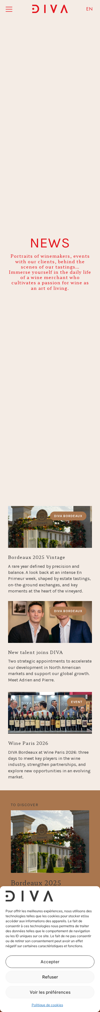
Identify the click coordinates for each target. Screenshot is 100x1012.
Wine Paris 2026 (28, 743)
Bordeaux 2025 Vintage (36, 557)
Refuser (50, 977)
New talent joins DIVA (35, 652)
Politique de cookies (47, 1005)
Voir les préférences (50, 992)
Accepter (50, 961)
